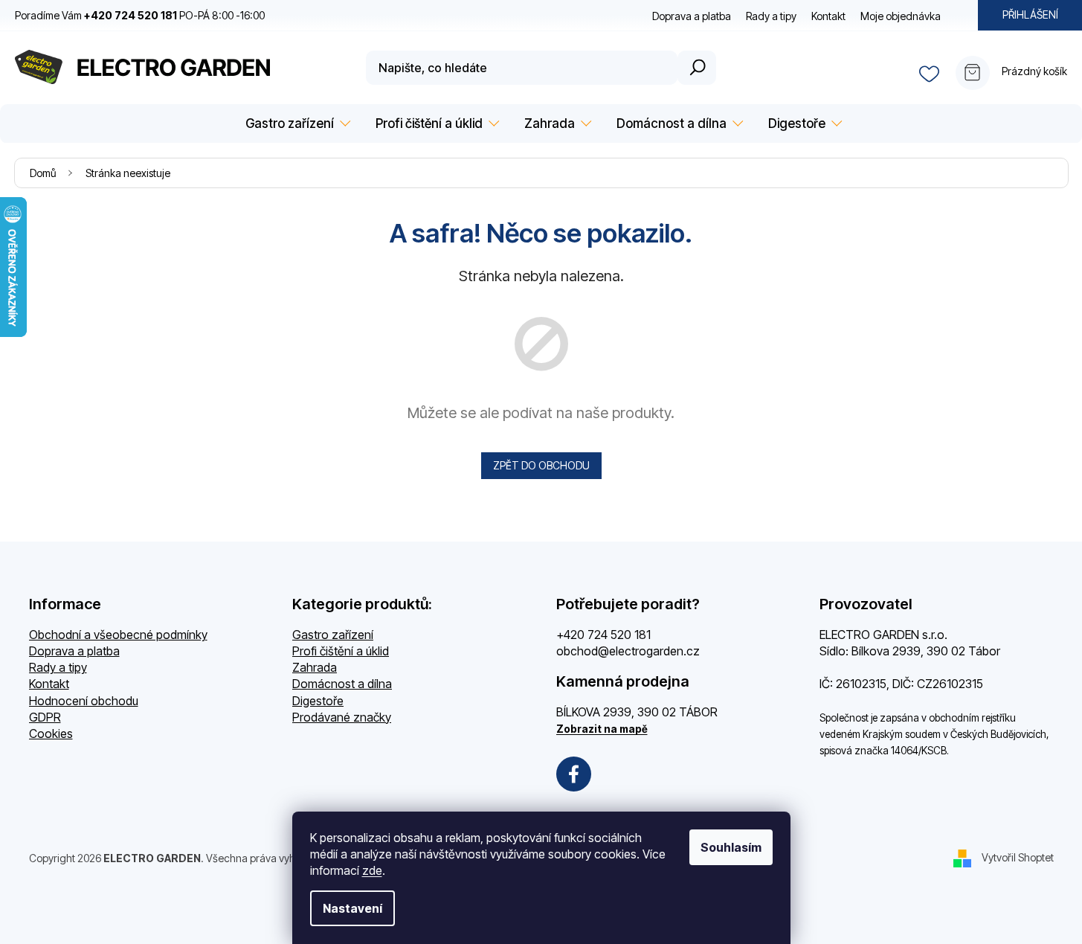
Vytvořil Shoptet (1018, 857)
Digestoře (318, 700)
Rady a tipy (771, 16)
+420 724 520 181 (603, 634)
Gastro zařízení (332, 634)
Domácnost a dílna (342, 683)
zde (372, 870)
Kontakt (828, 16)
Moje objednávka (900, 16)
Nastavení (352, 908)
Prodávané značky (341, 717)
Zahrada (314, 667)
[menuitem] (296, 124)
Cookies (51, 733)
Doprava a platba (691, 16)
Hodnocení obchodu (83, 700)
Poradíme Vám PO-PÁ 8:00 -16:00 (140, 15)
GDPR (45, 717)
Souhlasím (731, 847)
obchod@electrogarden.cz (628, 650)
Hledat (696, 68)
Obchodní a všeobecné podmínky (118, 634)
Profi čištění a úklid (340, 650)
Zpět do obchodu (541, 465)
